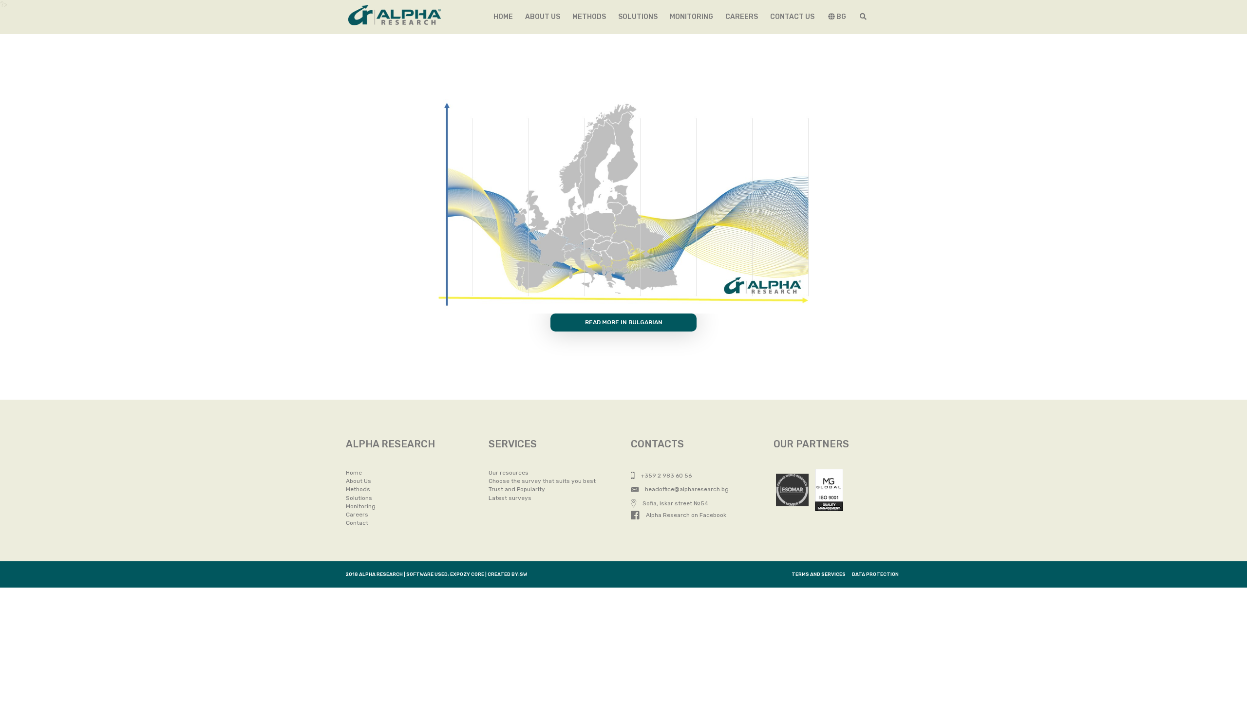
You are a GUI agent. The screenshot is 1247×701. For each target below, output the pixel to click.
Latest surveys (510, 498)
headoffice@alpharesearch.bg (686, 489)
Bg (840, 17)
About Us (358, 481)
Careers (741, 17)
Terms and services (819, 574)
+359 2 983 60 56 (666, 475)
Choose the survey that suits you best (542, 481)
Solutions (638, 17)
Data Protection (875, 574)
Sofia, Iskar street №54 (674, 503)
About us (542, 17)
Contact (357, 522)
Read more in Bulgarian (623, 322)
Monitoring (691, 17)
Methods (589, 17)
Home (503, 17)
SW (523, 574)
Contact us (792, 17)
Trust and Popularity (517, 489)
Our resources (509, 472)
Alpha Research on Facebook (685, 515)
